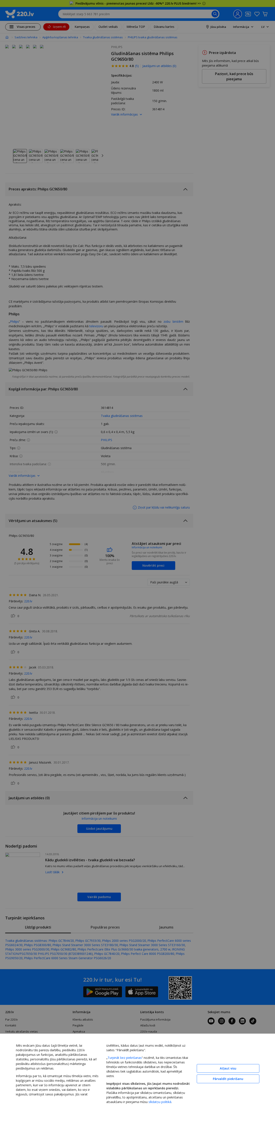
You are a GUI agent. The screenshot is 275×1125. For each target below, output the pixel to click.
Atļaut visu (228, 1068)
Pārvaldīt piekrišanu (228, 1079)
